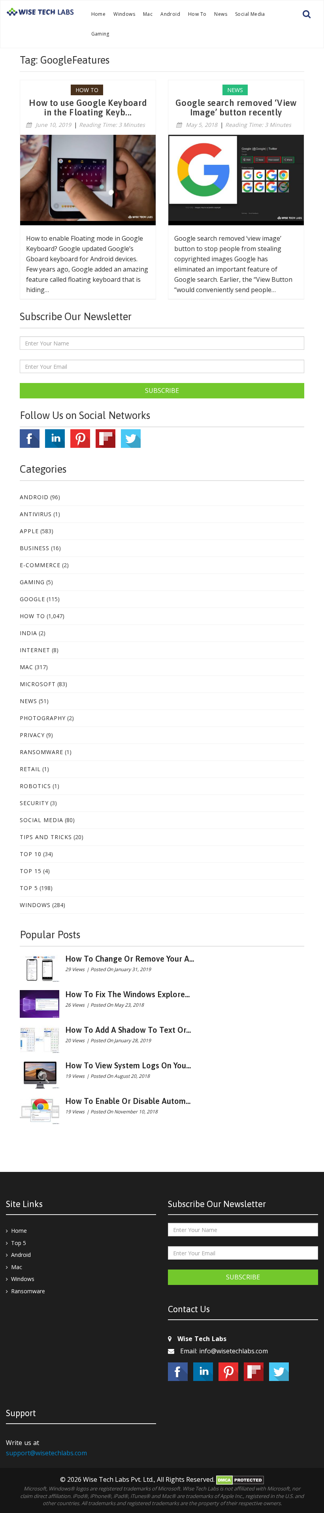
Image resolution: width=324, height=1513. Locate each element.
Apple (29, 531)
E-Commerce (40, 565)
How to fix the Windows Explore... (127, 994)
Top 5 (29, 888)
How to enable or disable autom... (127, 1101)
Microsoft (38, 684)
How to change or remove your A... (129, 958)
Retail (30, 769)
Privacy (32, 735)
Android (170, 14)
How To (197, 14)
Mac (148, 14)
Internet (35, 650)
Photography (43, 718)
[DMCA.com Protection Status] (240, 1479)
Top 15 (30, 871)
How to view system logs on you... (128, 1065)
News (220, 14)
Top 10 (30, 854)
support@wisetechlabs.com (46, 1453)
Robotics (35, 786)
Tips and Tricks (46, 837)
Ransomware (41, 752)
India (28, 633)
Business (34, 548)
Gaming (100, 33)
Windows (124, 14)
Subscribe (162, 390)
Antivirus (36, 514)
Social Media (250, 14)
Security (34, 803)
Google (32, 599)
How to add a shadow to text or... (128, 1029)
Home (98, 14)
